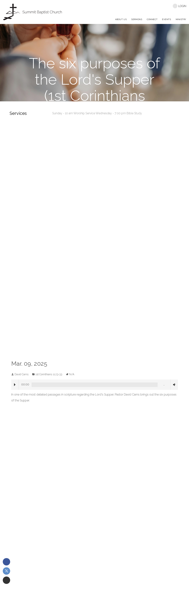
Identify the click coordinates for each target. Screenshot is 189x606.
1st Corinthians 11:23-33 (48, 374)
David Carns (21, 374)
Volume (173, 384)
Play (15, 384)
